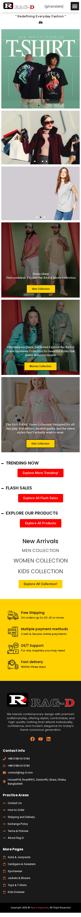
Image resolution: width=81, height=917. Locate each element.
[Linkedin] (48, 739)
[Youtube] (40, 739)
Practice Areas (16, 795)
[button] (74, 6)
